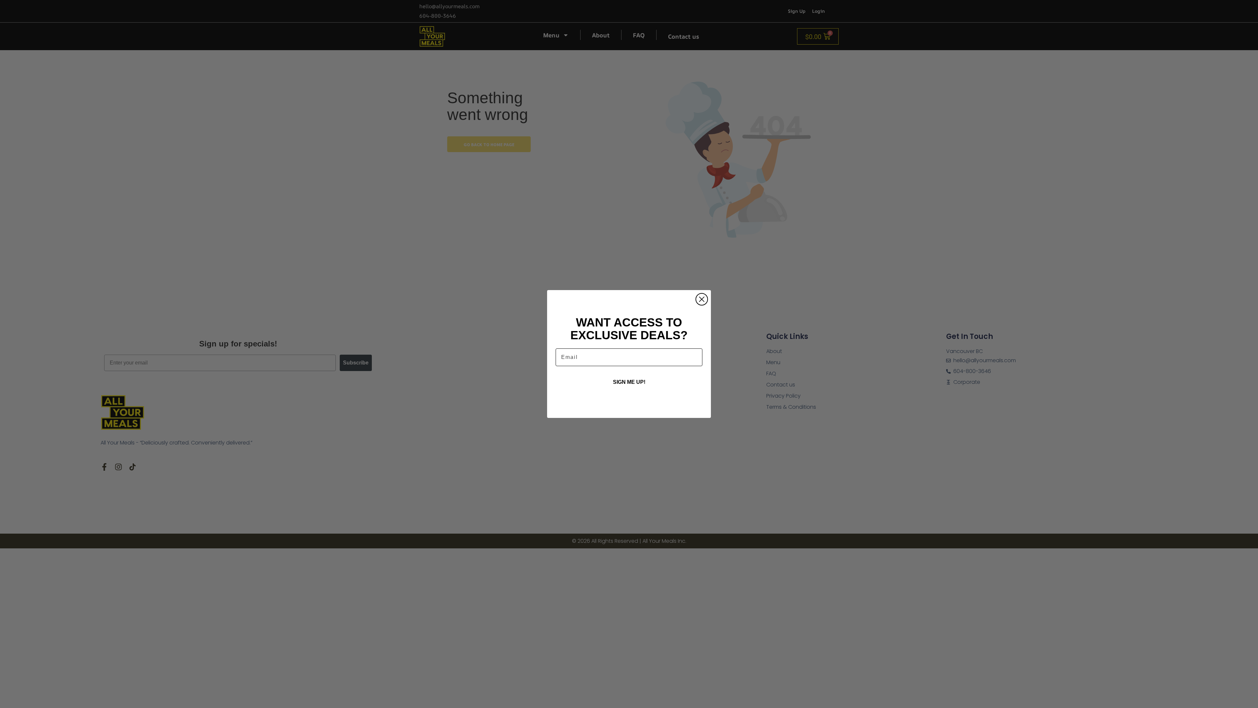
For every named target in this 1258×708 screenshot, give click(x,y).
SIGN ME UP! (629, 382)
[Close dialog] (702, 299)
